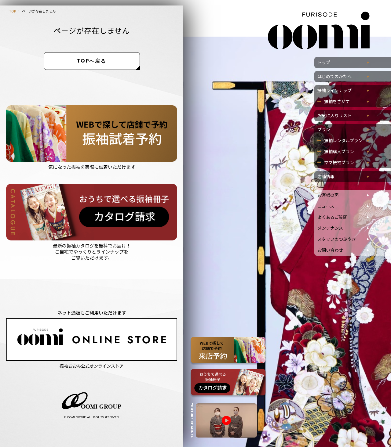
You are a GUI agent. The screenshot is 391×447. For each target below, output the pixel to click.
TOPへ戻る (91, 60)
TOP (12, 11)
